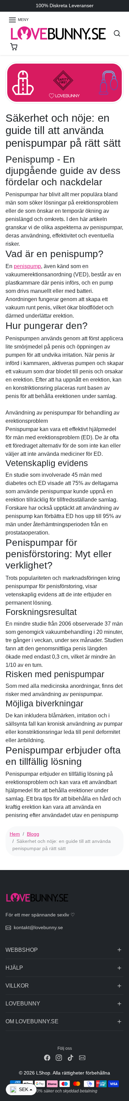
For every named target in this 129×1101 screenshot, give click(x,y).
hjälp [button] (14, 968)
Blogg (33, 834)
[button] (18, 19)
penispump (27, 266)
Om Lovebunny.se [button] (32, 1021)
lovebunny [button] (23, 1003)
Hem (15, 834)
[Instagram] (59, 1057)
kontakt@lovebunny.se (38, 927)
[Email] (82, 1057)
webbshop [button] (22, 950)
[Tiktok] (70, 1057)
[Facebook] (47, 1057)
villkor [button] (17, 986)
